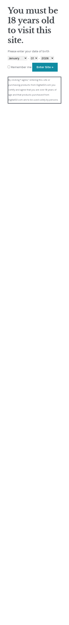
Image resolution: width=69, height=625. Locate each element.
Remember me (20, 67)
